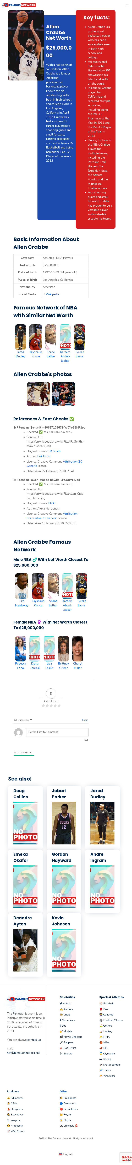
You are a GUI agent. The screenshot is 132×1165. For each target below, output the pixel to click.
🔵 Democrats (68, 1103)
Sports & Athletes (111, 997)
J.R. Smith (54, 451)
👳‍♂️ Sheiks (65, 1120)
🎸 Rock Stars (68, 1048)
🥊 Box (103, 1009)
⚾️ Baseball (106, 1003)
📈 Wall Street (16, 1131)
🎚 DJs (63, 1025)
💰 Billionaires (15, 1098)
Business (13, 1091)
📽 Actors (65, 1003)
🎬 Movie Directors (71, 1037)
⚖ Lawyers (13, 1120)
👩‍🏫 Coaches (106, 1014)
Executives (17, 1114)
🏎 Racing (105, 1059)
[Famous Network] (19, 5)
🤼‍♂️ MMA (104, 1037)
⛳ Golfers (105, 1025)
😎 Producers (15, 1125)
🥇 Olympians (107, 1053)
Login (85, 720)
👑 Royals (66, 1114)
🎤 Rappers (66, 1042)
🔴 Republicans (69, 1109)
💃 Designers (15, 1109)
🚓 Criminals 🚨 (69, 1125)
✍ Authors (66, 1009)
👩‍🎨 (8, 1114)
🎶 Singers (66, 1053)
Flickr (52, 503)
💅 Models (66, 1031)
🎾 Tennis (105, 1070)
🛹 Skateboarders (109, 1064)
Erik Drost (44, 456)
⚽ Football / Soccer (111, 1020)
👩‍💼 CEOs (12, 1103)
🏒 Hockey (105, 1031)
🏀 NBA (104, 1042)
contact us (34, 1040)
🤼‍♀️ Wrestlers (107, 1076)
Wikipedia (52, 294)
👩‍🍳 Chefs (65, 1014)
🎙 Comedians (67, 1020)
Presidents (70, 1098)
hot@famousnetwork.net (23, 1053)
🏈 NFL (103, 1048)
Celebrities (67, 997)
